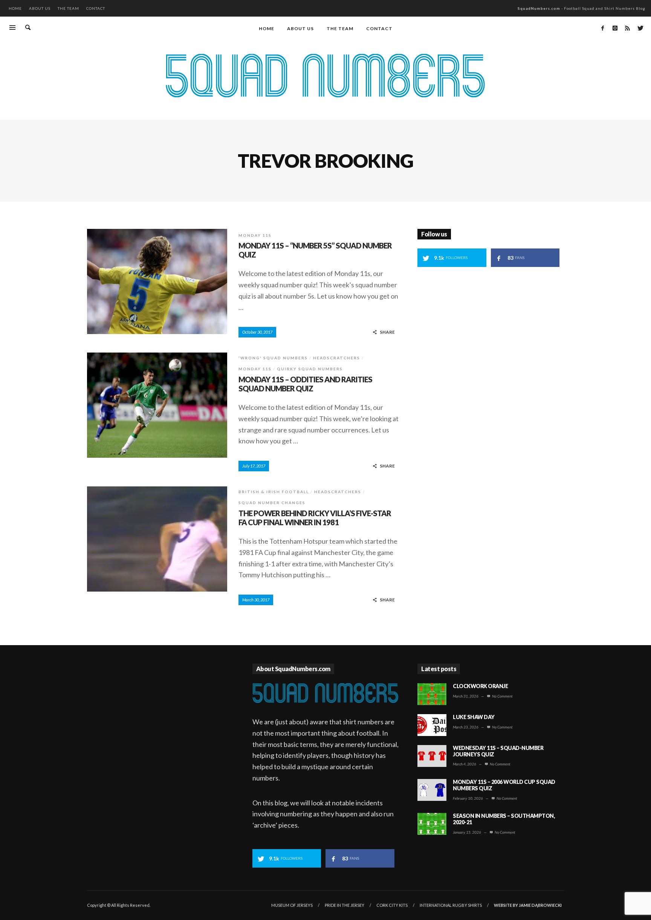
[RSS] (627, 27)
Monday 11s (255, 235)
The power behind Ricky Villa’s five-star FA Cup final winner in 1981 (314, 518)
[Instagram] (614, 27)
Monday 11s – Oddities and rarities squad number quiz (305, 384)
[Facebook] (602, 27)
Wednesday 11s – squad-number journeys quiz (498, 751)
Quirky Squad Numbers (310, 368)
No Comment (501, 696)
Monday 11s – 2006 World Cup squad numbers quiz (504, 785)
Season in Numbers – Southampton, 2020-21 (504, 819)
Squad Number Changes (272, 502)
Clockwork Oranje (480, 686)
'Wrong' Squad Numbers (273, 358)
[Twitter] (639, 27)
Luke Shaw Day (474, 717)
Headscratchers (336, 358)
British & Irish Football (273, 491)
